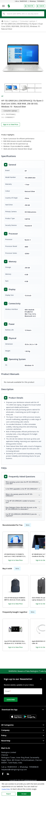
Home (6, 21)
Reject (8, 794)
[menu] (3, 6)
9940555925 (23, 1)
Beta (27, 525)
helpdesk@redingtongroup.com (14, 769)
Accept (24, 794)
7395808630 (40, 1)
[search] (4, 13)
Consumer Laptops (27, 21)
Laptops (14, 21)
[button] (23, 679)
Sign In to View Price (10, 124)
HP (2, 96)
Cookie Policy (6, 789)
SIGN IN (41, 6)
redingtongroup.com (30, 780)
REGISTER (30, 6)
